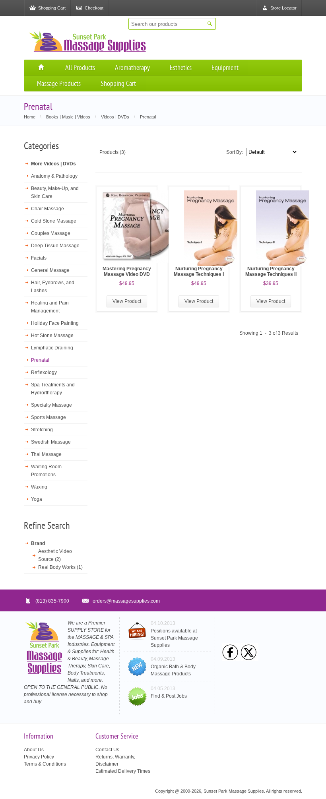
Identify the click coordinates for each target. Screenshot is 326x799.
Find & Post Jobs (169, 696)
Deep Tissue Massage (55, 245)
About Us (34, 749)
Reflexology (44, 372)
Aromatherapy (132, 67)
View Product (127, 301)
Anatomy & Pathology (54, 176)
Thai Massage (46, 454)
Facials (39, 258)
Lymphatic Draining (52, 348)
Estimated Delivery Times (122, 771)
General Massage (50, 270)
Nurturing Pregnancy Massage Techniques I (199, 271)
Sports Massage (48, 417)
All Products (80, 67)
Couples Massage (50, 233)
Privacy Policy (39, 757)
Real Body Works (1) (60, 567)
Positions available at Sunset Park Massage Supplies (174, 638)
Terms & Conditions (45, 764)
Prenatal (40, 360)
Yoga (36, 499)
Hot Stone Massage (52, 335)
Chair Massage (47, 208)
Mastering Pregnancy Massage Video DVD (127, 271)
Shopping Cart (118, 83)
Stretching (42, 429)
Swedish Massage (51, 442)
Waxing (39, 487)
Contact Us (107, 749)
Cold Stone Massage (53, 221)
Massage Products (59, 83)
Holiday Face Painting (55, 323)
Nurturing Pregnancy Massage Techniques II (271, 271)
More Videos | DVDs (53, 164)
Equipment (225, 67)
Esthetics (181, 67)
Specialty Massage (51, 405)
